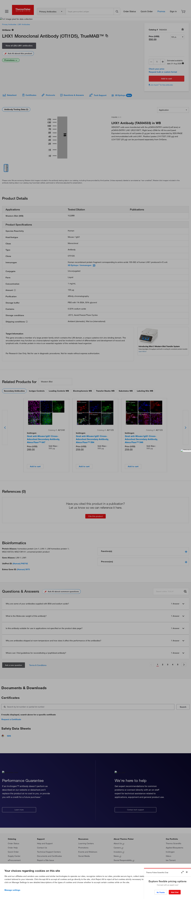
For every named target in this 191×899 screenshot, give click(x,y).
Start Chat (174, 892)
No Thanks (161, 892)
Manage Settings (12, 890)
